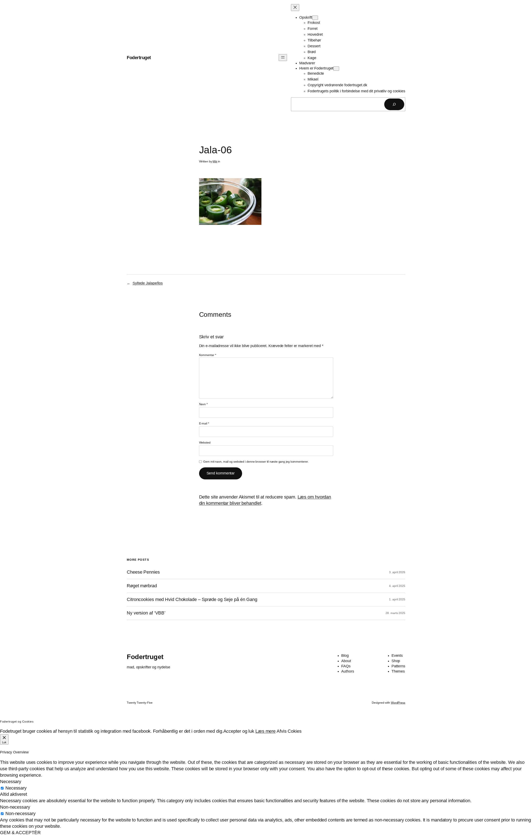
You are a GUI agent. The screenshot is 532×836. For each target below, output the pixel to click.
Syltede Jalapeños (148, 283)
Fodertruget (139, 57)
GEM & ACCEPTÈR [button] (20, 832)
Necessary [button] (10, 781)
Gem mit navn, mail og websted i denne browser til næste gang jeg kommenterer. (255, 461)
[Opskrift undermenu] (315, 18)
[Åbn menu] (283, 57)
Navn (203, 404)
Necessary (16, 788)
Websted (205, 442)
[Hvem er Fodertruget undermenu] (336, 68)
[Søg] (394, 104)
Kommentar (207, 355)
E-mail (204, 423)
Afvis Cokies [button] (289, 731)
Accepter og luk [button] (238, 731)
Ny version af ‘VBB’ (146, 613)
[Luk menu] (295, 7)
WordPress (398, 702)
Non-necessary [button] (15, 807)
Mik (215, 161)
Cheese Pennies (143, 572)
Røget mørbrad (142, 585)
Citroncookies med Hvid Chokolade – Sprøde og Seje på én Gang (192, 599)
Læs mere (265, 731)
